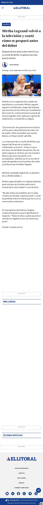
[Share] (38, 490)
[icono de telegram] (30, 493)
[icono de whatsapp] (24, 493)
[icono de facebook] (18, 493)
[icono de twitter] (12, 493)
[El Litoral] (21, 8)
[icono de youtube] (7, 493)
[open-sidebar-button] (3, 8)
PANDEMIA (6, 24)
